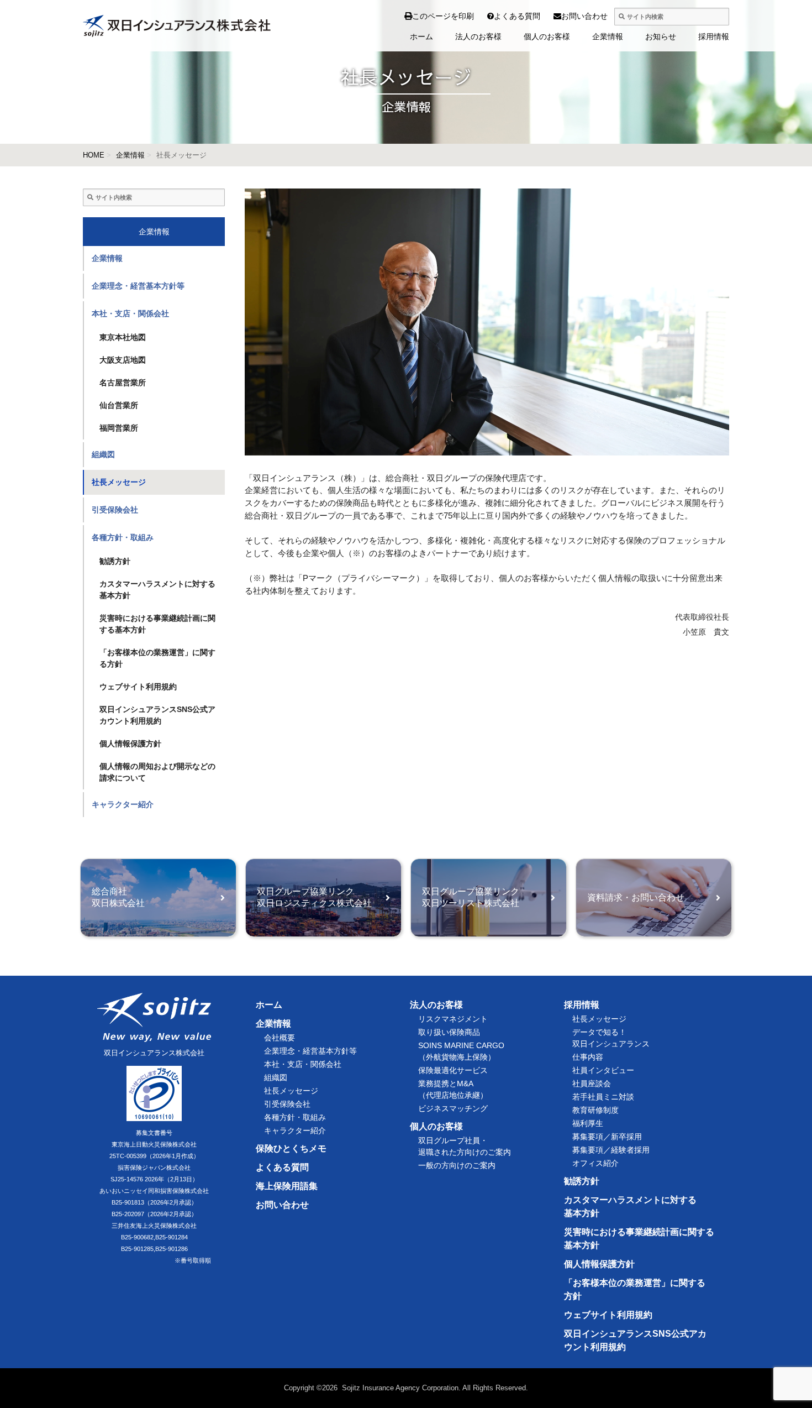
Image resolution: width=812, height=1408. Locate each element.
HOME (93, 155)
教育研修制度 (595, 1110)
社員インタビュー (603, 1070)
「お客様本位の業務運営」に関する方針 (157, 658)
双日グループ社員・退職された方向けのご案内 (464, 1146)
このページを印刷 (443, 16)
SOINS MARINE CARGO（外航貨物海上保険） (461, 1051)
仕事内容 (587, 1057)
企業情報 (607, 36)
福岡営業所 (118, 427)
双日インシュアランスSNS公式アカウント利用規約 (157, 715)
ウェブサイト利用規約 (138, 686)
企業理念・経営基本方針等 (138, 285)
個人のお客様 (547, 36)
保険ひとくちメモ (291, 1148)
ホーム (421, 36)
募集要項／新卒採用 (607, 1136)
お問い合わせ (565, 16)
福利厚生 (587, 1123)
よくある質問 (498, 16)
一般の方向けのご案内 (456, 1165)
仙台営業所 (118, 405)
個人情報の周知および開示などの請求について (157, 772)
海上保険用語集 (287, 1186)
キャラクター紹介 (123, 804)
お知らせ (660, 36)
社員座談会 (591, 1083)
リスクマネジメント (453, 1018)
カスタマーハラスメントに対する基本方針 (157, 589)
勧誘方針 (114, 561)
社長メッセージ (119, 482)
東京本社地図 (122, 337)
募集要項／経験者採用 (611, 1149)
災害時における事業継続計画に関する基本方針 (157, 624)
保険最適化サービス (453, 1070)
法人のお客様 (478, 36)
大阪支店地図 (122, 359)
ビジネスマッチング (453, 1108)
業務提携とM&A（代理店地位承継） (453, 1089)
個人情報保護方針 (130, 743)
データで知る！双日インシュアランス (611, 1038)
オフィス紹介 (595, 1163)
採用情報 (713, 36)
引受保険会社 (115, 509)
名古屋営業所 (122, 382)
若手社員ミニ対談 (603, 1096)
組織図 (103, 454)
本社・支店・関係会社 (130, 313)
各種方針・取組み (123, 537)
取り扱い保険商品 (449, 1032)
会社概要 (279, 1037)
